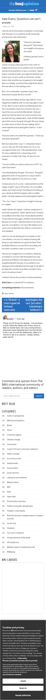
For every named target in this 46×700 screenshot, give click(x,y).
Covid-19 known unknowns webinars (22, 449)
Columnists (11, 444)
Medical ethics (13, 482)
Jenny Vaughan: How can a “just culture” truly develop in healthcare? (33, 305)
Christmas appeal (14, 435)
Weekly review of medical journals (21, 547)
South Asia (11, 523)
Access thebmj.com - (18, 10)
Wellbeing (11, 552)
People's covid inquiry (16, 511)
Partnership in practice (16, 501)
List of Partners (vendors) (12, 675)
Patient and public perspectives (20, 506)
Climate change (13, 439)
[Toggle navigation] (5, 3)
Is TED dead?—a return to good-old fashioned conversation (12, 305)
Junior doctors (13, 473)
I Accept (23, 681)
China (9, 430)
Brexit (9, 425)
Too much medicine (15, 533)
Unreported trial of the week (18, 537)
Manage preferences (23, 695)
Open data (11, 496)
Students (11, 528)
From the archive (14, 458)
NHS (9, 492)
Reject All (22, 688)
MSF (8, 487)
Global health (12, 463)
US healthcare (13, 542)
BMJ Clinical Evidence (15, 420)
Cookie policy (22, 658)
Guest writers (9, 294)
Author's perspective (15, 416)
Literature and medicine (17, 477)
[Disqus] (23, 346)
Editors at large (13, 454)
